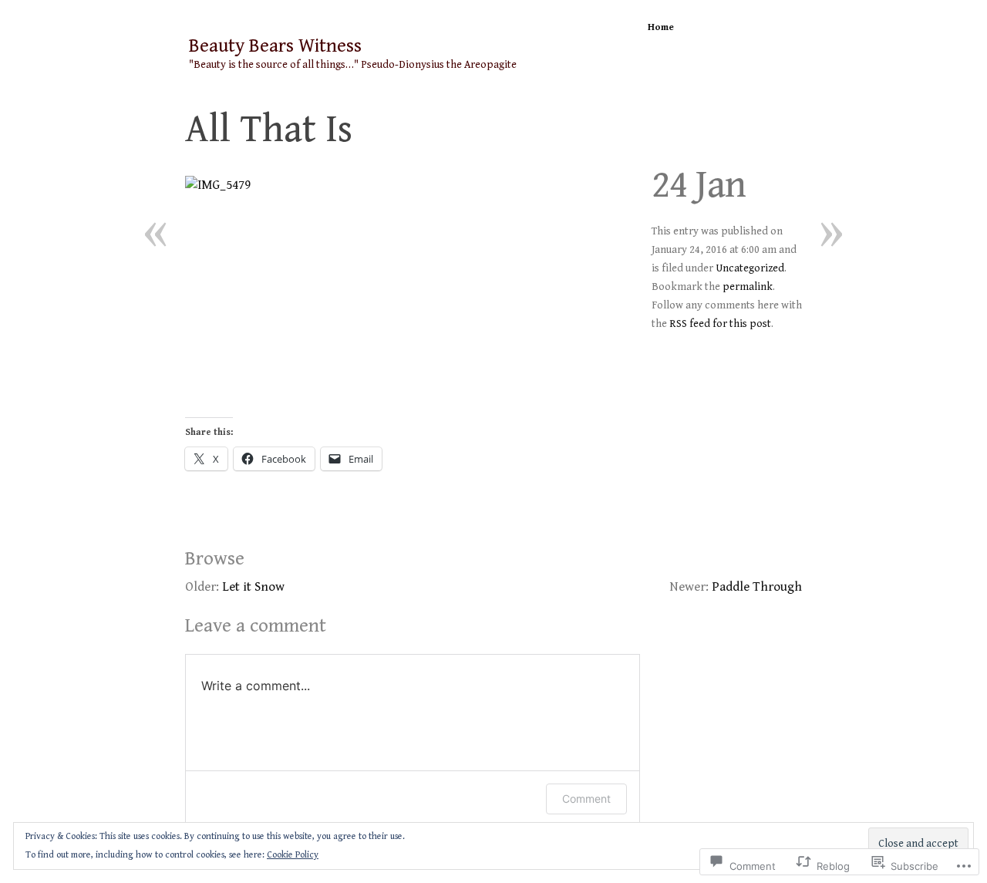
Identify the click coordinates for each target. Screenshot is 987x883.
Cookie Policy (292, 855)
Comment (586, 798)
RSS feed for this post (720, 324)
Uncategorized (750, 268)
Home (661, 27)
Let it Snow (253, 587)
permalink (748, 287)
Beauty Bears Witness (275, 46)
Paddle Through (757, 587)
